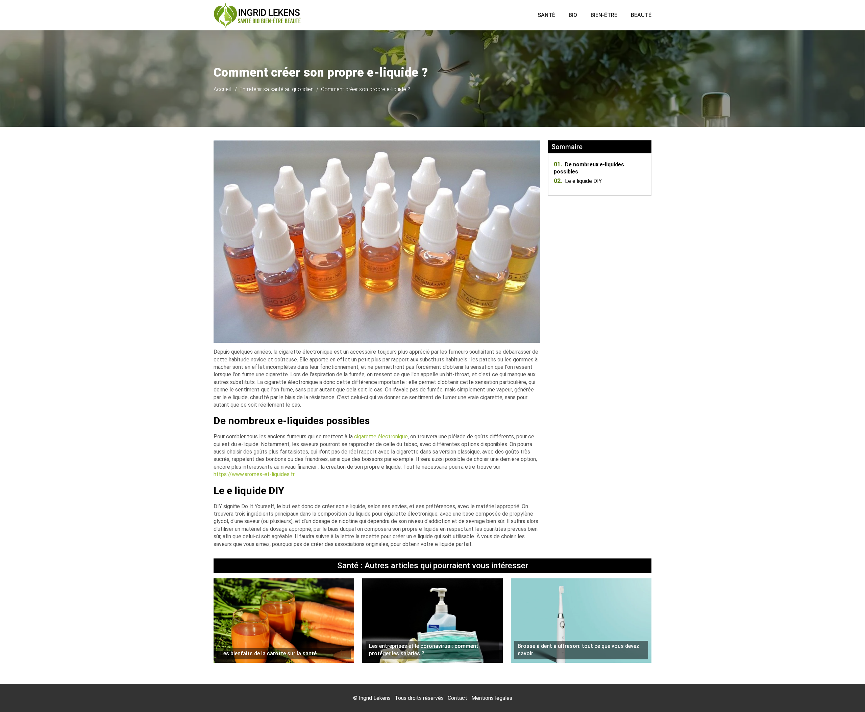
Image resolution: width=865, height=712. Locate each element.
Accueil (222, 89)
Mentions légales (491, 698)
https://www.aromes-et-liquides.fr (254, 474)
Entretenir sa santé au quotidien (277, 89)
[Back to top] (846, 693)
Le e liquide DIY (578, 181)
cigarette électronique (381, 436)
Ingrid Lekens (375, 698)
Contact (457, 698)
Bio (573, 15)
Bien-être (604, 15)
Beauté (641, 15)
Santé (546, 15)
